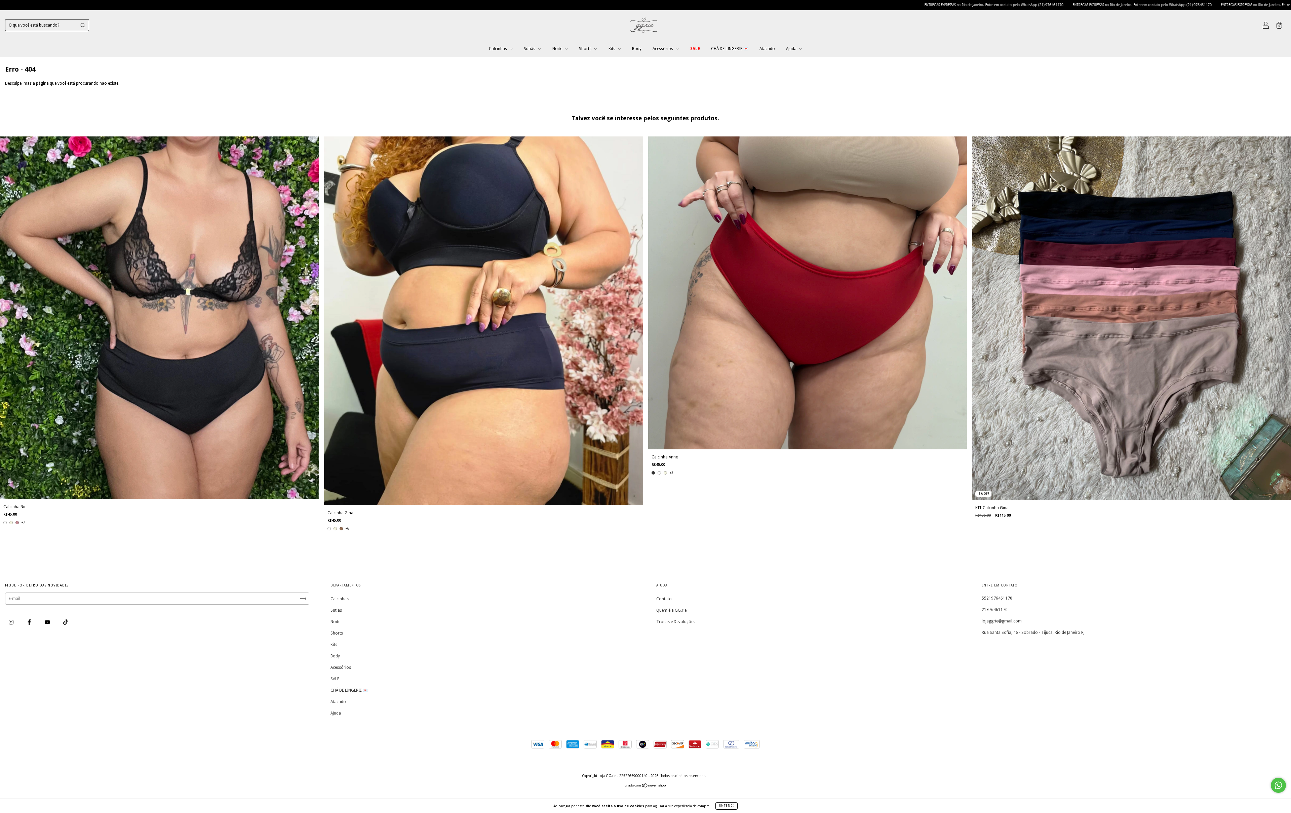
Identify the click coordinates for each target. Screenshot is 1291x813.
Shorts (585, 48)
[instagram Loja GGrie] (11, 622)
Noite (557, 48)
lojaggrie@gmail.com (1002, 621)
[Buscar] (82, 25)
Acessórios (663, 48)
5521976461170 (997, 598)
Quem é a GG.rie (671, 610)
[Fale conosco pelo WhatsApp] (1278, 785)
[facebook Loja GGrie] (29, 622)
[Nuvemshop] (646, 786)
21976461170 (995, 609)
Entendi (726, 805)
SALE (695, 48)
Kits (612, 48)
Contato (664, 599)
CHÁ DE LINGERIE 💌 (729, 48)
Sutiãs (530, 48)
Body (636, 48)
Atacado (767, 48)
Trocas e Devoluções (675, 621)
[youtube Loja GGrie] (47, 622)
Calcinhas (498, 48)
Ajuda (791, 48)
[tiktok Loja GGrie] (66, 622)
